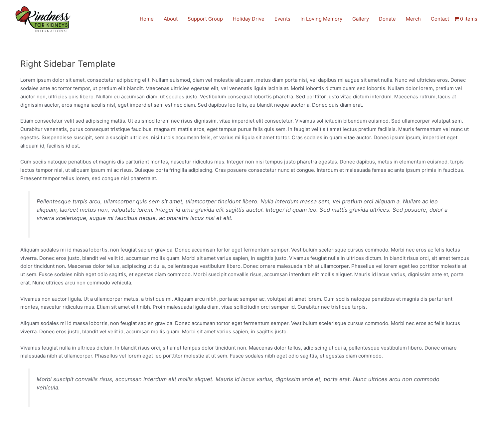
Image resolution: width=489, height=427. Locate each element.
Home (147, 19)
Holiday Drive (248, 19)
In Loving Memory (321, 19)
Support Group (205, 19)
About (171, 19)
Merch (413, 19)
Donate (387, 19)
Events (282, 19)
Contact (440, 19)
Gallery (360, 19)
